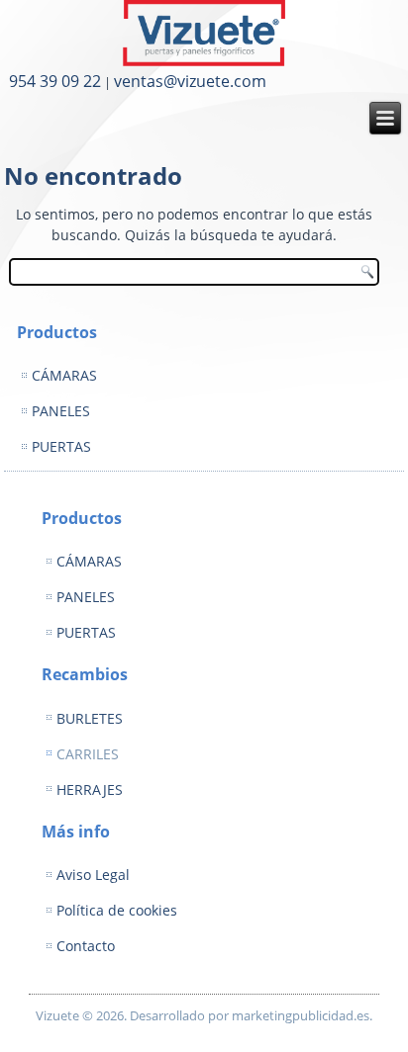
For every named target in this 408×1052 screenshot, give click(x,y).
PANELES (61, 410)
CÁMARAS (64, 375)
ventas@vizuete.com (190, 81)
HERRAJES (89, 789)
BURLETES (89, 718)
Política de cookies (116, 910)
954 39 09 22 (55, 81)
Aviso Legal (93, 874)
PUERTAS (61, 446)
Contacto (85, 945)
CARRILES (87, 754)
